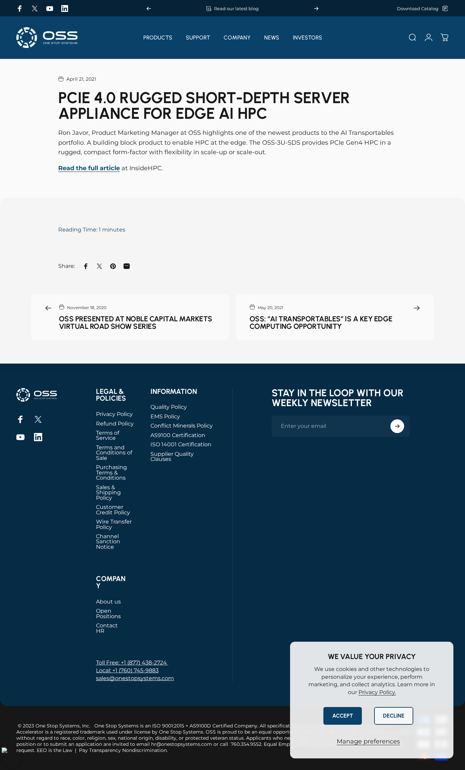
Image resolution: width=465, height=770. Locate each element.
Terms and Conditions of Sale (114, 453)
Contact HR (107, 628)
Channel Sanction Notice (108, 541)
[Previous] (148, 8)
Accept (342, 715)
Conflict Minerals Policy (181, 425)
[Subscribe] (397, 426)
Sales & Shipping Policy (108, 492)
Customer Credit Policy (113, 509)
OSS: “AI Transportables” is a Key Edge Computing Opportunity (321, 322)
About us (108, 601)
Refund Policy (115, 423)
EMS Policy (165, 416)
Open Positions (108, 613)
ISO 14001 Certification (180, 444)
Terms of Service (107, 435)
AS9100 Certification (177, 435)
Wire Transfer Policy (114, 524)
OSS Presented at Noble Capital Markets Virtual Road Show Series (135, 322)
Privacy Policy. (377, 692)
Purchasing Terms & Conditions (111, 472)
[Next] (316, 8)
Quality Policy (168, 407)
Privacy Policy (114, 414)
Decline (393, 715)
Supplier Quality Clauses (172, 456)
